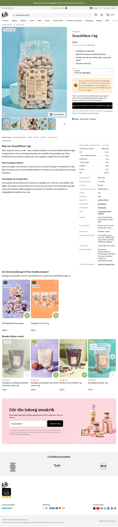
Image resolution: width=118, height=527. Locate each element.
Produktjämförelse (19, 137)
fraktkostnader (90, 45)
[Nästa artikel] (64, 124)
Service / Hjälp (109, 8)
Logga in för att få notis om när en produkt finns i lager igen (92, 106)
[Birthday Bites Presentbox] (16, 306)
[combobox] (52, 15)
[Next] (117, 20)
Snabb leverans (8, 8)
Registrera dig (55, 424)
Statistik (43, 137)
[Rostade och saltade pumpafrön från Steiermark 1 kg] (16, 365)
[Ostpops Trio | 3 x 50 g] (45, 306)
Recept (36, 137)
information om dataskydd (89, 113)
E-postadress (17, 424)
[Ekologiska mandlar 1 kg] (102, 365)
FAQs (30, 137)
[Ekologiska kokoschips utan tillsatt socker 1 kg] (45, 365)
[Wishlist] (96, 15)
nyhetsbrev (52, 3)
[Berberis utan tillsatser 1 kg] (73, 365)
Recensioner (52, 137)
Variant (77, 71)
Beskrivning (6, 137)
